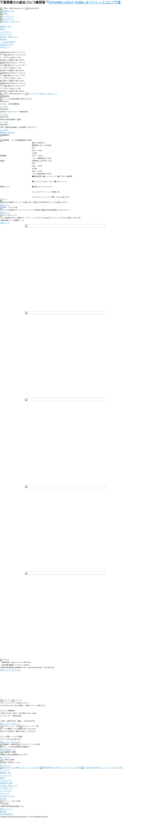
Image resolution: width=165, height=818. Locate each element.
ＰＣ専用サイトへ (6, 788)
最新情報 (3, 811)
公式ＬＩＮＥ (5, 793)
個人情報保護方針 (6, 814)
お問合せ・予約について (9, 785)
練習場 (2, 778)
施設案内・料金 (5, 773)
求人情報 (3, 798)
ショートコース (5, 775)
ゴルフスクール (5, 780)
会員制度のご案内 (6, 783)
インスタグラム (5, 791)
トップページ (5, 770)
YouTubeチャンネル (7, 796)
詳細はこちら (5, 205)
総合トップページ (6, 809)
